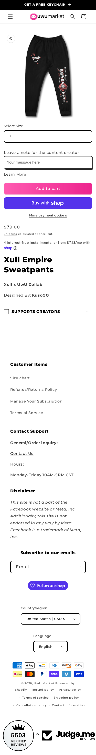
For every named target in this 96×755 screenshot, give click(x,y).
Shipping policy (66, 697)
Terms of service (35, 697)
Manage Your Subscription (36, 401)
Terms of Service (26, 412)
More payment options (48, 215)
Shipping (10, 234)
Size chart (20, 378)
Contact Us (22, 453)
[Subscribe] (79, 567)
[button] (10, 16)
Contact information (68, 705)
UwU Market (44, 683)
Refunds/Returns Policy (33, 389)
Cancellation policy (31, 705)
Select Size (13, 126)
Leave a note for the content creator (41, 152)
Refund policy (43, 689)
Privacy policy (70, 689)
